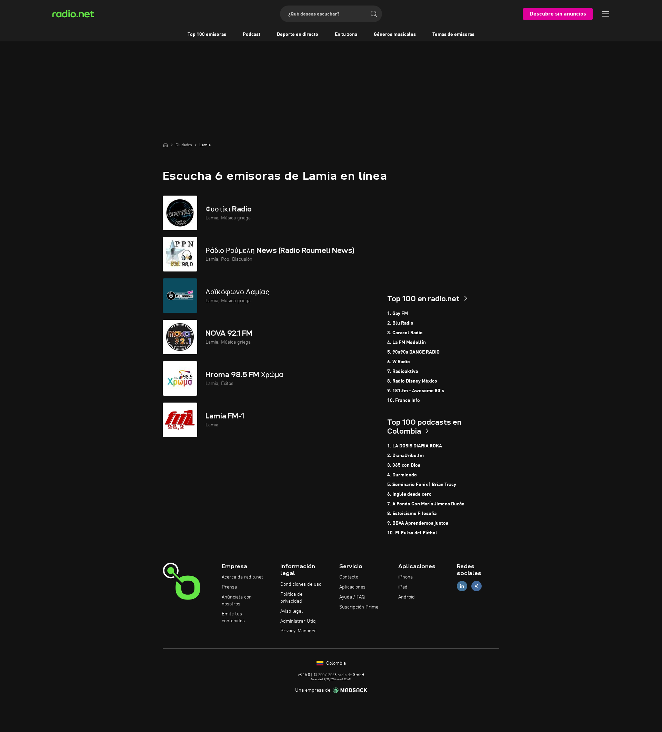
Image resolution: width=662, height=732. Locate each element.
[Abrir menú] (605, 14)
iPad (403, 587)
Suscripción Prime (358, 607)
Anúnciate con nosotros (237, 600)
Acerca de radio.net (242, 577)
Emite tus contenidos (233, 617)
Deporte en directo (297, 34)
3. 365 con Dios (403, 465)
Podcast (251, 34)
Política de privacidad (291, 598)
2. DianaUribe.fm (405, 455)
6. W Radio (398, 361)
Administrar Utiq (298, 621)
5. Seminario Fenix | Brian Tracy (421, 484)
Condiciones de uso (300, 584)
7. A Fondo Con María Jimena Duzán (425, 504)
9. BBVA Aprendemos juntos (417, 523)
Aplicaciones (352, 587)
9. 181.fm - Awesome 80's (415, 390)
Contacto (348, 577)
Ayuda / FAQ (352, 597)
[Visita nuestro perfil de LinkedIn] (462, 586)
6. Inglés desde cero (409, 494)
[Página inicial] (165, 145)
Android (406, 597)
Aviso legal (291, 611)
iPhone (405, 577)
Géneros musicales (395, 34)
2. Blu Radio (400, 323)
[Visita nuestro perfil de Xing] (476, 586)
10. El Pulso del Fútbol (412, 533)
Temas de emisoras (453, 34)
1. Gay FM (397, 313)
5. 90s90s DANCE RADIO (413, 352)
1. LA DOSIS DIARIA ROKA (414, 446)
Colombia (335, 663)
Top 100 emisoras (207, 34)
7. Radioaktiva (402, 371)
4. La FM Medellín (406, 342)
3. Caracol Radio (405, 332)
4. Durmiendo (402, 475)
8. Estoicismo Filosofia (412, 513)
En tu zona (346, 34)
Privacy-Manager (298, 631)
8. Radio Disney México (412, 381)
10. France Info (403, 400)
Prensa (229, 587)
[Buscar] (374, 14)
